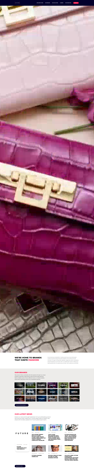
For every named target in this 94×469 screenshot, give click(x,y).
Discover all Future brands (21, 405)
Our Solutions (55, 2)
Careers (61, 2)
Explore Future (40, 2)
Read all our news (19, 466)
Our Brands (47, 2)
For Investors (68, 2)
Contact (76, 2)
